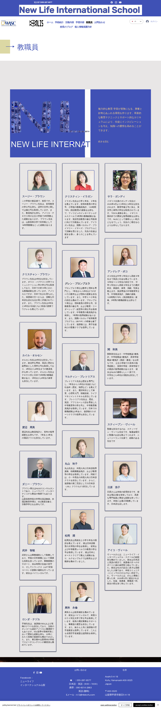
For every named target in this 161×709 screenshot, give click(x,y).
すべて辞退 (125, 705)
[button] (59, 22)
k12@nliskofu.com (85, 695)
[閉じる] (157, 705)
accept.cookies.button (144, 705)
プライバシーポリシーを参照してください (33, 705)
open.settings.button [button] (108, 705)
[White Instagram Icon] (37, 672)
